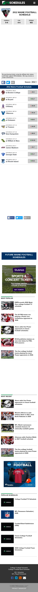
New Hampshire (12, 134)
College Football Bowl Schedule (19, 569)
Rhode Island (12, 161)
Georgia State (11, 155)
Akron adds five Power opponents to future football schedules (23, 328)
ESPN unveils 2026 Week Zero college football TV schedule (24, 304)
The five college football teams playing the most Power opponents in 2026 (24, 353)
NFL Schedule (19, 572)
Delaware (10, 120)
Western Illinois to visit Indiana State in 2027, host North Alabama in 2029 (24, 414)
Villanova (9, 113)
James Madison (12, 148)
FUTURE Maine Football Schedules (19, 256)
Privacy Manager (19, 588)
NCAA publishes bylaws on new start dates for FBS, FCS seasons (24, 341)
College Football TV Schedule (25, 499)
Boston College (13, 93)
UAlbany (9, 106)
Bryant (9, 99)
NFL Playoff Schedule (19, 574)
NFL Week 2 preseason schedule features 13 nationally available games (24, 426)
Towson (10, 127)
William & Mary (13, 141)
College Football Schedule (19, 568)
